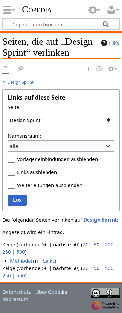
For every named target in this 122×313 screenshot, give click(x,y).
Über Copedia (51, 291)
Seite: (14, 107)
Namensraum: (24, 135)
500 (20, 251)
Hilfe (114, 43)
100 (109, 244)
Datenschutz (16, 291)
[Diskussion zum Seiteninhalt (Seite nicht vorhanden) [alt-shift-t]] (20, 69)
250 (6, 251)
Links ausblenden (37, 172)
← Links (46, 261)
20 (85, 244)
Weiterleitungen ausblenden (49, 185)
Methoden (22, 261)
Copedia (37, 9)
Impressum (15, 299)
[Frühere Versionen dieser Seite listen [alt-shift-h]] (99, 69)
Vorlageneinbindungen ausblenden (57, 159)
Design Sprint (20, 82)
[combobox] (61, 120)
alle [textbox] (14, 146)
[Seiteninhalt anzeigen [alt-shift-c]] (5, 69)
